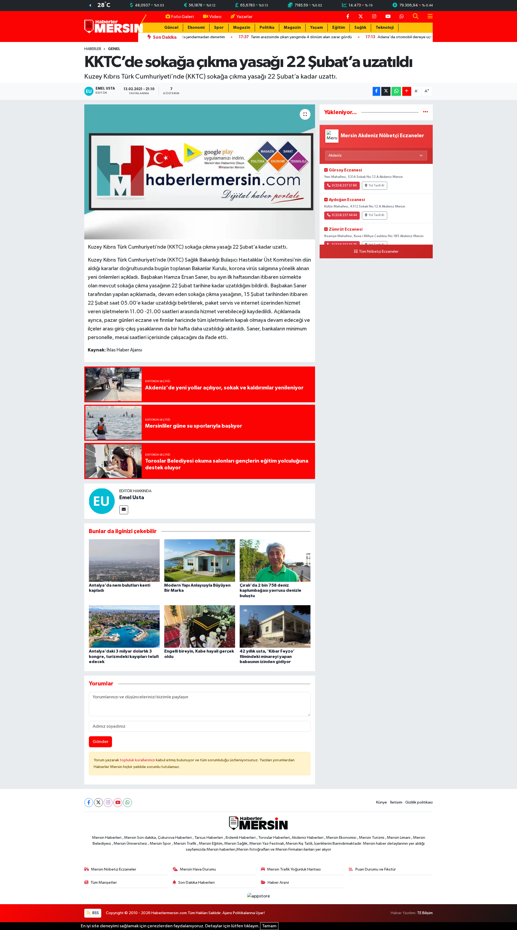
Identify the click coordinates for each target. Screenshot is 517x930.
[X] (98, 802)
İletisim (396, 802)
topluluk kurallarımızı (138, 760)
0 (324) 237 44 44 (344, 215)
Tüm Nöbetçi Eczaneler (379, 251)
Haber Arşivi (278, 882)
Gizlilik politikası (419, 802)
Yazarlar (244, 17)
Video (215, 17)
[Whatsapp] (127, 802)
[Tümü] (425, 112)
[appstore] (258, 896)
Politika (267, 28)
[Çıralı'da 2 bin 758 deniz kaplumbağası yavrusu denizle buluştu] (275, 560)
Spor (219, 28)
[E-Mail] (123, 509)
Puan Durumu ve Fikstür (375, 869)
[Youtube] (117, 802)
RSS (95, 913)
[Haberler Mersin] (113, 26)
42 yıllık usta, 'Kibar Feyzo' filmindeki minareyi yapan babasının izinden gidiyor (267, 656)
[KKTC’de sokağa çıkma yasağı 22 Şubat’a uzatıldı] (199, 171)
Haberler (92, 49)
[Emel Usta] (102, 501)
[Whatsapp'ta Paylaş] (396, 91)
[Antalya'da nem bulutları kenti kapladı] (124, 560)
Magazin (241, 28)
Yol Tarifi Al (376, 185)
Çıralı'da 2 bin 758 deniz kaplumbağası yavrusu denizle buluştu (270, 590)
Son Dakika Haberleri (196, 882)
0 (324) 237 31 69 (344, 185)
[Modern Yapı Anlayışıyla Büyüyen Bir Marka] (199, 560)
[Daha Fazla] (406, 91)
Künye (381, 802)
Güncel (171, 28)
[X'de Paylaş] (385, 91)
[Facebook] (88, 802)
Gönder (101, 741)
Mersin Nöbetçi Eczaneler (113, 869)
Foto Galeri (182, 17)
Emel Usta (131, 497)
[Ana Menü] (428, 17)
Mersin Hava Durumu (198, 869)
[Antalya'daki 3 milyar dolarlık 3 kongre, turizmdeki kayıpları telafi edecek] (124, 626)
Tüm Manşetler (103, 882)
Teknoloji (385, 28)
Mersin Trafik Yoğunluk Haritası (294, 869)
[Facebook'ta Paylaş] (376, 91)
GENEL (114, 49)
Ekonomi (196, 28)
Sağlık (360, 28)
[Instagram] (108, 802)
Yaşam (316, 28)
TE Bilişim (425, 913)
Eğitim (338, 28)
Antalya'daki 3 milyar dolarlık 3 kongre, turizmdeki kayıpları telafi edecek (124, 656)
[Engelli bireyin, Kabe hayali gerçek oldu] (199, 626)
